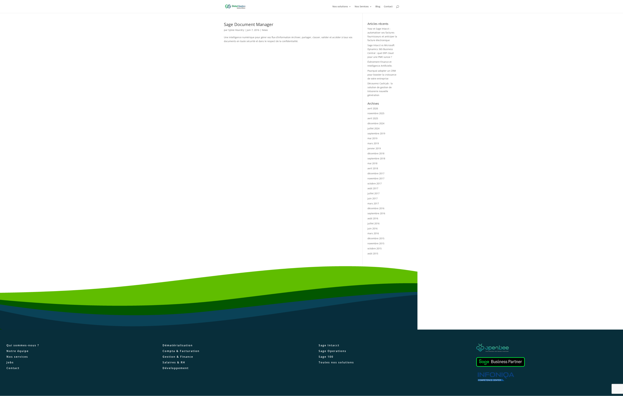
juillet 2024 (373, 128)
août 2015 (372, 253)
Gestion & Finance (178, 356)
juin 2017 (372, 198)
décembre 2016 (375, 208)
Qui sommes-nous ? (22, 345)
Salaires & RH (174, 362)
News (265, 30)
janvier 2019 (374, 148)
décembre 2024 (375, 123)
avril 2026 (372, 108)
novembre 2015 (375, 243)
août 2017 (372, 188)
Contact (388, 6)
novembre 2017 (375, 178)
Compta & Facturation (181, 351)
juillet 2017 (373, 193)
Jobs (10, 362)
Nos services (17, 356)
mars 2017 (373, 203)
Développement (176, 368)
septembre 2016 (376, 213)
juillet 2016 (373, 223)
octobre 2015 (374, 248)
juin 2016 (372, 228)
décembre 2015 (375, 238)
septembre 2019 (376, 133)
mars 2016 (373, 233)
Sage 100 (326, 356)
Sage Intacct (329, 345)
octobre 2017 (374, 183)
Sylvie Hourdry (236, 30)
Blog (377, 6)
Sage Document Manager (248, 24)
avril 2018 (372, 168)
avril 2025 (372, 118)
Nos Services (362, 6)
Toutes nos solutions (336, 362)
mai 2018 (372, 163)
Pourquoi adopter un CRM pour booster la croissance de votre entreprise (381, 74)
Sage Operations (332, 351)
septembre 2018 (376, 158)
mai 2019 (372, 138)
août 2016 (372, 218)
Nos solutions (340, 6)
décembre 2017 (375, 173)
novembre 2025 (375, 113)
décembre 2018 (375, 153)
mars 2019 (373, 143)
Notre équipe (17, 351)
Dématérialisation (178, 345)
